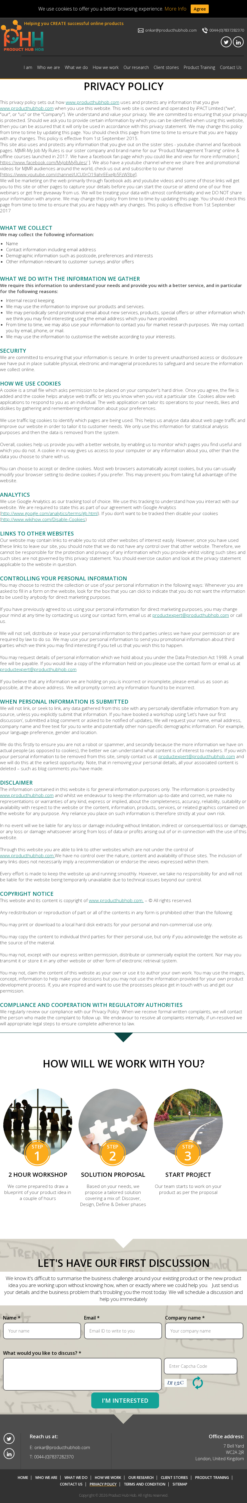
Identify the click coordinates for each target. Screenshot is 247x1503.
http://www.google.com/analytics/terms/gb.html (49, 513)
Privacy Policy (103, 1484)
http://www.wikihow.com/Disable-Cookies (43, 519)
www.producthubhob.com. (27, 855)
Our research (136, 67)
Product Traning (212, 1478)
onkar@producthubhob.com (170, 30)
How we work (106, 67)
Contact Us (231, 67)
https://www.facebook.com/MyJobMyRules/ (43, 162)
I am (28, 67)
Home (23, 1478)
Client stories (166, 67)
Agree (200, 9)
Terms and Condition (144, 1484)
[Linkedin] (238, 41)
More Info (175, 8)
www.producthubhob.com (92, 102)
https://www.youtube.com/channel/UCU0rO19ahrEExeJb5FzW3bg (68, 174)
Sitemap (180, 1484)
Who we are (48, 67)
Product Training (199, 67)
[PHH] (23, 36)
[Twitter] (226, 41)
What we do (76, 67)
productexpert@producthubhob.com (190, 615)
